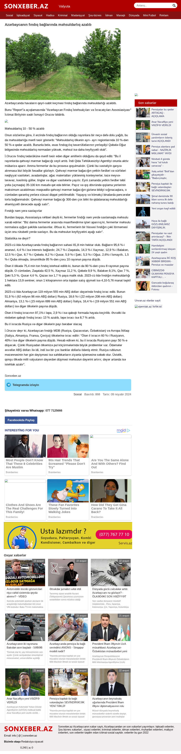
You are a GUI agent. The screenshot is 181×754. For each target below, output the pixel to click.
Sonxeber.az (13, 375)
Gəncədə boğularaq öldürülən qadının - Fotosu (162, 286)
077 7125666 (53, 410)
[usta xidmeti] (70, 535)
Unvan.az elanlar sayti (147, 300)
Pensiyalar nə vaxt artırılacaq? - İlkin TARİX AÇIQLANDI (161, 236)
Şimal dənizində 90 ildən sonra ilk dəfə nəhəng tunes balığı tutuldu (162, 199)
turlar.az (157, 306)
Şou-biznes (94, 15)
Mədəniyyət (78, 15)
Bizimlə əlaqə (12, 741)
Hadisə (50, 15)
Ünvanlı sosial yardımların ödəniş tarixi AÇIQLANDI (161, 137)
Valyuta (64, 6)
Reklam (163, 15)
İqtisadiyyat (23, 15)
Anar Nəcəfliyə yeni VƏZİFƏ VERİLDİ (162, 123)
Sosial (9, 15)
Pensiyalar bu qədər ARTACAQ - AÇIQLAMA (162, 112)
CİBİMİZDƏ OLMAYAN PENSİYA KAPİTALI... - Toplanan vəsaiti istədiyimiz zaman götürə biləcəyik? (155, 273)
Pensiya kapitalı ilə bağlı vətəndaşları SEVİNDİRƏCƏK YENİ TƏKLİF (161, 187)
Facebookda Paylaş (21, 420)
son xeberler (76, 732)
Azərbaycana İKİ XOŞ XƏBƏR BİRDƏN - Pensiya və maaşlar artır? (163, 261)
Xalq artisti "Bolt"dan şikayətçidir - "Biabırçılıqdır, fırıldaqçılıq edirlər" (162, 174)
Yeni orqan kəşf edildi (163, 208)
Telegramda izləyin (26, 385)
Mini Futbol (149, 15)
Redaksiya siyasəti (32, 741)
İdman (109, 15)
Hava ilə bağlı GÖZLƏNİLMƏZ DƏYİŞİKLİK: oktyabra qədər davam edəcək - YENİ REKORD (153, 224)
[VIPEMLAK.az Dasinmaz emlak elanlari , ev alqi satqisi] (143, 306)
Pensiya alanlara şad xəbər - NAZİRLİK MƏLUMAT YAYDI (163, 150)
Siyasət (38, 15)
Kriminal (62, 15)
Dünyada (134, 15)
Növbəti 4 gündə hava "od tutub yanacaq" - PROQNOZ (160, 162)
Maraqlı (120, 15)
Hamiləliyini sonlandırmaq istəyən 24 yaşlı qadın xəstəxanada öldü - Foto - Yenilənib (156, 249)
